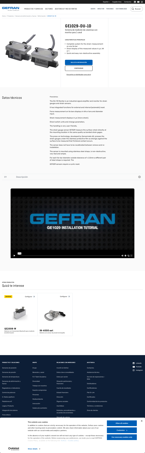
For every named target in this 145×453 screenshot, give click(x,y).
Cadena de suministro (39, 408)
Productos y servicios (33, 9)
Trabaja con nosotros (39, 386)
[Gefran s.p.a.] (10, 9)
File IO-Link (90, 392)
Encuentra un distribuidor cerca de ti (79, 75)
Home (4, 16)
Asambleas (60, 406)
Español (105, 2)
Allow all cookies (122, 423)
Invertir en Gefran (62, 368)
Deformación (42, 16)
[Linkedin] (134, 2)
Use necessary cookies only (122, 437)
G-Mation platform (8, 397)
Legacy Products (8, 406)
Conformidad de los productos (97, 401)
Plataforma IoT (7, 401)
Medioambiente (37, 399)
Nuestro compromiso (39, 390)
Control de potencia (8, 392)
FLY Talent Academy (39, 377)
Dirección (60, 397)
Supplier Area (116, 2)
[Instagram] (141, 2)
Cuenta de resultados (64, 388)
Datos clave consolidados (65, 372)
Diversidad (36, 381)
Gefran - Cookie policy (70, 441)
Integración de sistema (10, 410)
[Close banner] (141, 421)
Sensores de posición (9, 368)
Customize (121, 430)
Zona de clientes (92, 410)
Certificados (91, 397)
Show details (32, 449)
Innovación (36, 403)
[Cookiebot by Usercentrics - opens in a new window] (13, 448)
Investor (100, 9)
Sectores (49, 9)
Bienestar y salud (38, 372)
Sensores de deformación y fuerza (25, 16)
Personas (110, 9)
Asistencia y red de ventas (66, 9)
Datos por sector (62, 377)
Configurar (78, 68)
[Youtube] (138, 2)
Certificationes (92, 388)
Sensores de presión (9, 372)
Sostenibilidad (121, 9)
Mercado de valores (63, 417)
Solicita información (79, 62)
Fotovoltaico (6, 415)
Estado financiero (62, 392)
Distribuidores (91, 384)
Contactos (127, 2)
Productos (10, 16)
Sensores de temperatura (10, 377)
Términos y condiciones (95, 406)
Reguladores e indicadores (11, 388)
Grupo (93, 9)
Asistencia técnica (93, 372)
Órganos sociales (62, 401)
